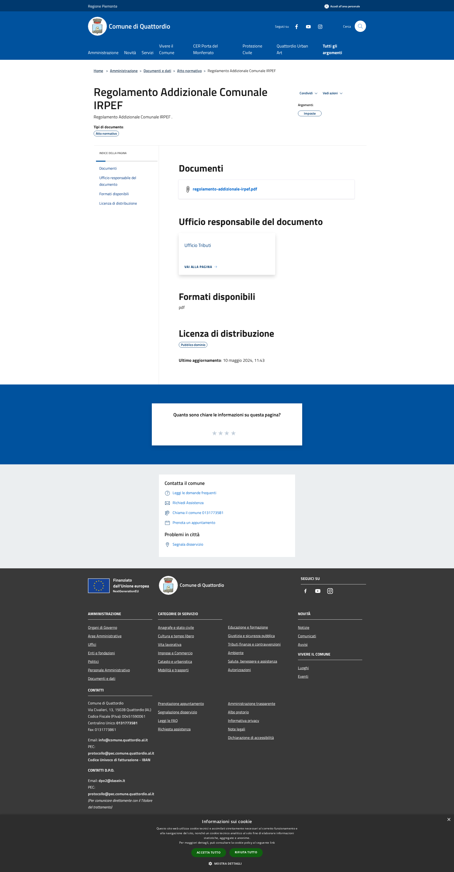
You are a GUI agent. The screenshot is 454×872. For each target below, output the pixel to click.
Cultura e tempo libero (176, 636)
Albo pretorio (238, 712)
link (272, 843)
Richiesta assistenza (174, 729)
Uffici (92, 644)
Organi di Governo (102, 627)
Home (98, 70)
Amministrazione (124, 70)
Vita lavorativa (169, 644)
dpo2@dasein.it (112, 780)
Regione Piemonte (102, 6)
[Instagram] (318, 26)
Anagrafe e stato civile (176, 627)
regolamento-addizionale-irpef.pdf (225, 189)
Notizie (303, 627)
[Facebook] (294, 26)
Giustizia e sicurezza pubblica (251, 636)
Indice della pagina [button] (113, 153)
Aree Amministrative (105, 636)
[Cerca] (360, 26)
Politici (93, 661)
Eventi (303, 676)
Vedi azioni (330, 93)
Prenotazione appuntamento (181, 703)
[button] (227, 863)
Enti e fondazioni (101, 653)
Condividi (306, 93)
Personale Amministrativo (109, 670)
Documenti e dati (157, 70)
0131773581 (127, 723)
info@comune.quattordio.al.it (123, 740)
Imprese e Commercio (175, 653)
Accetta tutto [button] (209, 852)
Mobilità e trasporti (173, 670)
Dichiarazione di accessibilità (251, 737)
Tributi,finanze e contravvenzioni (254, 644)
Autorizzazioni (239, 670)
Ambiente (236, 653)
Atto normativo (189, 70)
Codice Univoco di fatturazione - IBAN (119, 760)
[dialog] (227, 843)
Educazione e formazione (248, 627)
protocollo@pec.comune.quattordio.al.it (121, 753)
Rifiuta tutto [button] (246, 852)
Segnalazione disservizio (177, 712)
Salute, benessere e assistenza (252, 661)
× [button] (448, 819)
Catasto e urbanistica (175, 661)
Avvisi (303, 644)
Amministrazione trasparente (251, 703)
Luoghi (303, 668)
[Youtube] (306, 26)
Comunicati (307, 636)
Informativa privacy (243, 720)
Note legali (236, 729)
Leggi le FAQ (168, 720)
